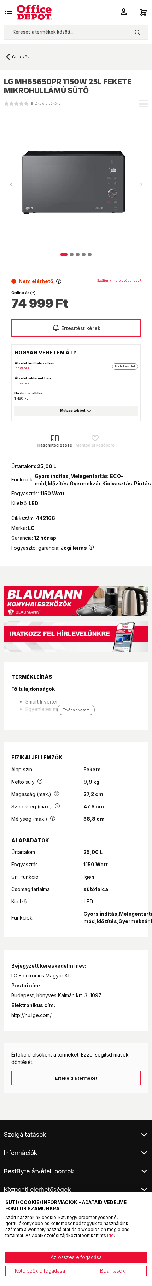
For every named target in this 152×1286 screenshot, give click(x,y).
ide (110, 1235)
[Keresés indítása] (137, 32)
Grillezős (20, 56)
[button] (141, 185)
